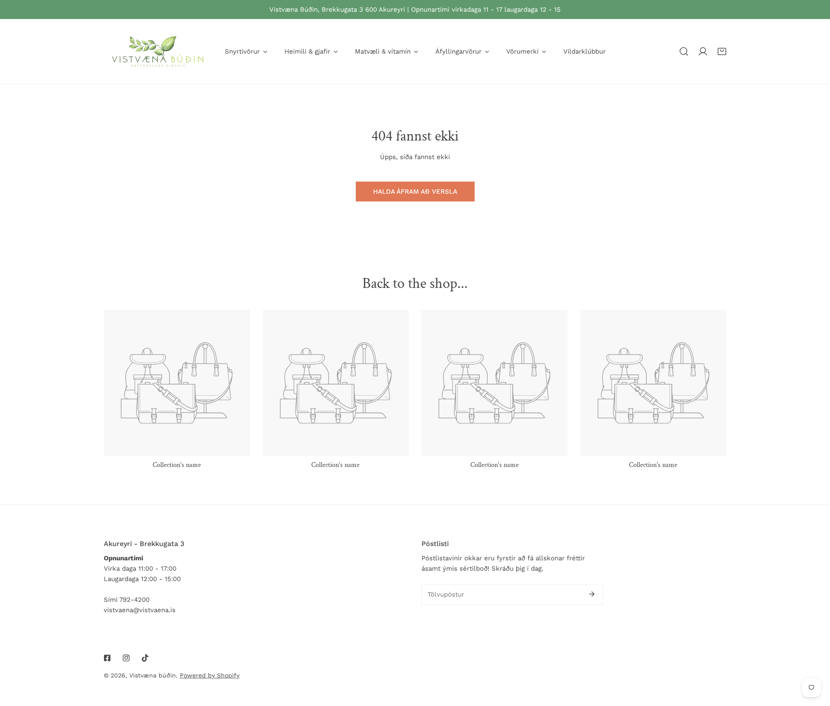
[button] (721, 51)
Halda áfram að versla (415, 191)
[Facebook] (107, 658)
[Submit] (591, 594)
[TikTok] (145, 658)
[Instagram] (126, 658)
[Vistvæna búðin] (158, 51)
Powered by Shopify (209, 675)
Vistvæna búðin (152, 675)
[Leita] (683, 51)
